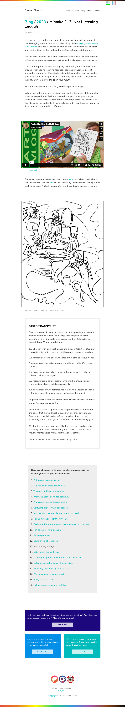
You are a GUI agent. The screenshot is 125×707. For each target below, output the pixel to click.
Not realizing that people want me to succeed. (56, 513)
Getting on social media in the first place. (53, 562)
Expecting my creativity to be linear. (51, 568)
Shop (77, 10)
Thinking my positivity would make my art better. (57, 557)
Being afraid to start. (43, 579)
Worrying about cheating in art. (48, 574)
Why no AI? (62, 691)
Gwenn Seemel (34, 10)
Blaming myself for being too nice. (50, 502)
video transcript (31, 170)
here (70, 179)
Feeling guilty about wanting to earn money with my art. (61, 524)
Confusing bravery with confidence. (50, 507)
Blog (83, 10)
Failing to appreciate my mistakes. (50, 585)
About (89, 10)
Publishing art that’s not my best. (49, 485)
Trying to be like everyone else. (49, 491)
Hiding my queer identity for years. (50, 518)
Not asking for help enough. (47, 529)
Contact (97, 10)
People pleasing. (41, 535)
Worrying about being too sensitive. (51, 496)
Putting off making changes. (47, 480)
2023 (41, 22)
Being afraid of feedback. (45, 540)
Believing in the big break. (46, 551)
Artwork (69, 10)
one (52, 182)
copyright (52, 695)
